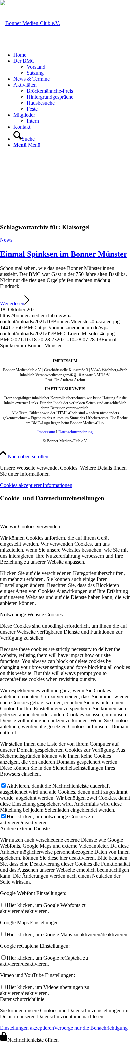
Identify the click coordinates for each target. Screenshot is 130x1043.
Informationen (57, 485)
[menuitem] (71, 55)
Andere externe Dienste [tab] (25, 828)
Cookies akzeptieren (21, 485)
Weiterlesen (12, 303)
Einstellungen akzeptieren (27, 1028)
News (6, 240)
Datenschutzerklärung (75, 432)
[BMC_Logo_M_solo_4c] (30, 23)
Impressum (46, 432)
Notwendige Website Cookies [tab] (31, 614)
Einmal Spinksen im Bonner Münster (63, 254)
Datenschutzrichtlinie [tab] (22, 999)
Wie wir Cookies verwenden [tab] (30, 526)
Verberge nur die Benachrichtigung (91, 1028)
